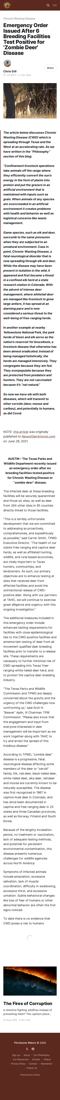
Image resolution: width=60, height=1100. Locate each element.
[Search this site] (48, 5)
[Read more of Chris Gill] (7, 63)
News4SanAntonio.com (38, 436)
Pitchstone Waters (25, 1042)
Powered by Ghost (30, 1074)
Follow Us (32, 1068)
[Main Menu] (54, 5)
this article (20, 432)
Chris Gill (9, 71)
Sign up (16, 1055)
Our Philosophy (42, 1055)
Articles (36, 1059)
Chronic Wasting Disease (19, 18)
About (27, 1055)
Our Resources (20, 1059)
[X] (27, 1049)
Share (50, 67)
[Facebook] (33, 1049)
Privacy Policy (18, 1063)
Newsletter (46, 1063)
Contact (33, 1063)
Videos (47, 1059)
